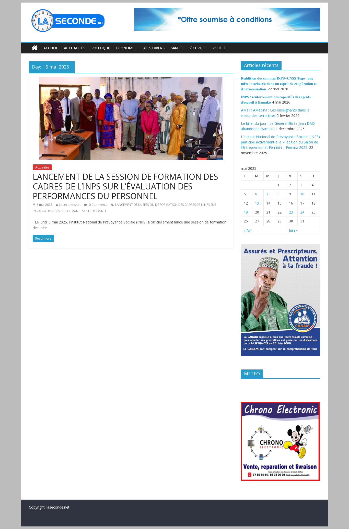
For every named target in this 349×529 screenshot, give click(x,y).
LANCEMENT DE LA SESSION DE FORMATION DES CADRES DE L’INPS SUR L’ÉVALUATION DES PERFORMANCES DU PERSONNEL (125, 186)
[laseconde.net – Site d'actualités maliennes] (34, 48)
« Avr (248, 230)
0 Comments (97, 204)
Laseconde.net (69, 204)
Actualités (74, 48)
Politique (100, 48)
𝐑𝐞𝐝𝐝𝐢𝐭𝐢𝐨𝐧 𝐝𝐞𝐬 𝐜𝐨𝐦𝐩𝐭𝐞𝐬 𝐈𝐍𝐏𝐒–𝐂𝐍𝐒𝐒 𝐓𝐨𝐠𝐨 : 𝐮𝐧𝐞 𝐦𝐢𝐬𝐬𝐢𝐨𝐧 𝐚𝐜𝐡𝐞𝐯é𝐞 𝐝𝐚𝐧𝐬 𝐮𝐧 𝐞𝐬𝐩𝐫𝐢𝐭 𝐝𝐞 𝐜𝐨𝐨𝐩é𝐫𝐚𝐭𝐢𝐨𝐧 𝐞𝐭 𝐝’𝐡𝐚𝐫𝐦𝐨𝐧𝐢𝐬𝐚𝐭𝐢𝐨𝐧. (279, 83)
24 (302, 212)
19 (246, 212)
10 (302, 194)
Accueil (50, 48)
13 (257, 203)
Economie (125, 48)
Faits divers (153, 48)
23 (291, 212)
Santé (176, 48)
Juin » (293, 230)
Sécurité (197, 48)
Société (219, 48)
